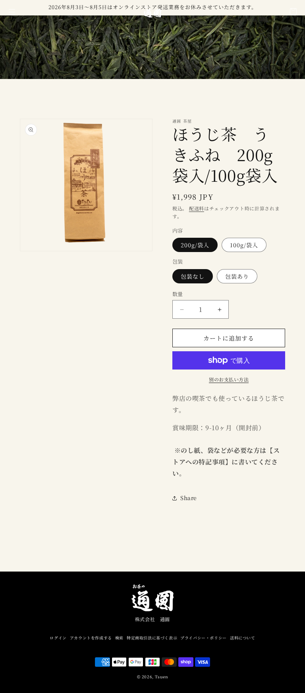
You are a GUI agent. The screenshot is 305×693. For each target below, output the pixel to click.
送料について (242, 638)
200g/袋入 (195, 245)
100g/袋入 (244, 245)
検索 (119, 638)
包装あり (237, 276)
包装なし (193, 276)
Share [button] (188, 498)
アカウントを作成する (91, 638)
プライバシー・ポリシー (203, 638)
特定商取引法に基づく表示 (152, 638)
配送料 (196, 208)
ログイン (58, 638)
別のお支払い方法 (229, 379)
